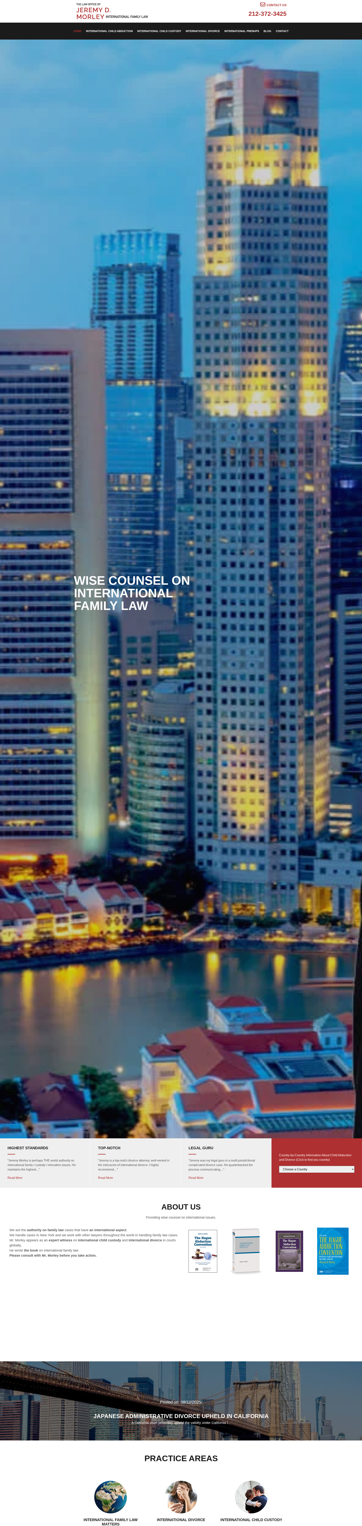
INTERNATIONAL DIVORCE (181, 1520)
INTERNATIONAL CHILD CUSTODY (251, 1520)
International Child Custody (159, 31)
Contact (282, 31)
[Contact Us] (262, 4)
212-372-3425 (267, 13)
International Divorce (203, 31)
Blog (267, 31)
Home (77, 31)
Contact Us (277, 5)
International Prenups (241, 31)
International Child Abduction (109, 31)
